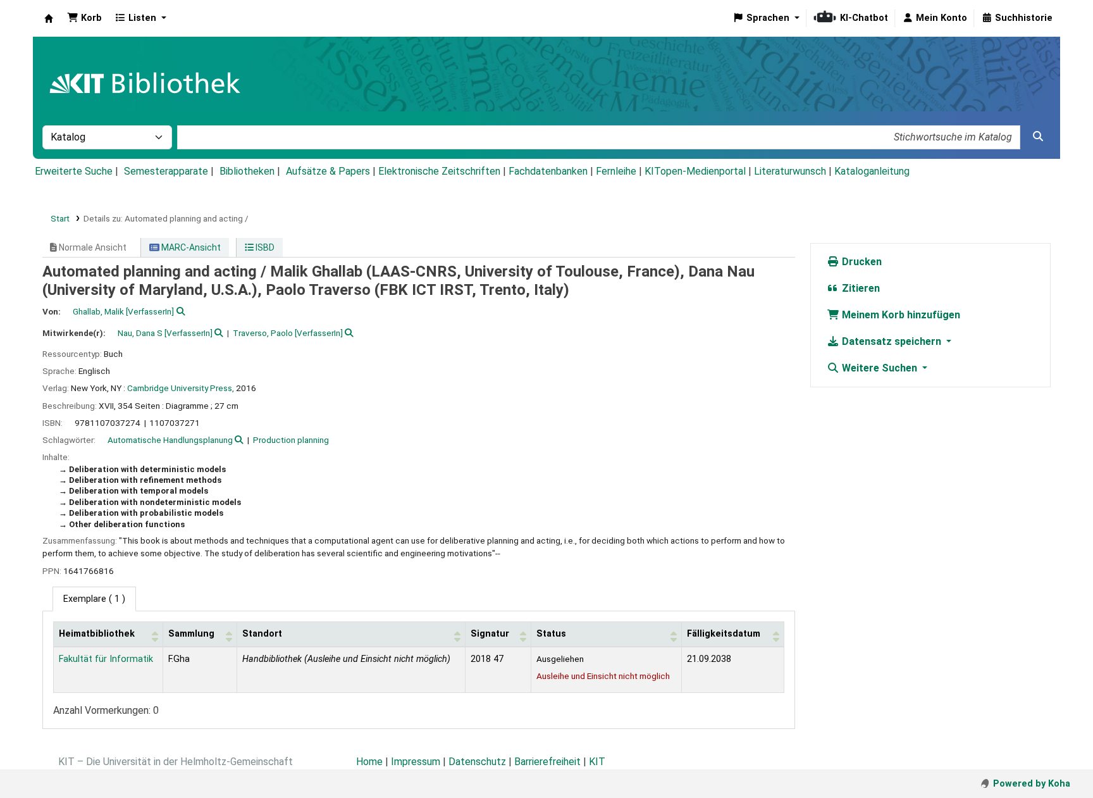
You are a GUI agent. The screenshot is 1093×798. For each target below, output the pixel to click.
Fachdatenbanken (548, 171)
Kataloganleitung (872, 171)
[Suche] (1038, 136)
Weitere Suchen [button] (879, 368)
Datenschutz (477, 762)
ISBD (264, 247)
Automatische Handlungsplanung (170, 440)
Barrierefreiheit (547, 762)
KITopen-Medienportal (695, 171)
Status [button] (551, 633)
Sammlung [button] (191, 633)
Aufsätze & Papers (328, 171)
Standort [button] (262, 633)
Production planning (291, 440)
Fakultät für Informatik (106, 659)
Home (369, 762)
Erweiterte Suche (74, 171)
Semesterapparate (166, 171)
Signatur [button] (490, 633)
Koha (48, 18)
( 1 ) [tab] (94, 599)
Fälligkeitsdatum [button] (723, 633)
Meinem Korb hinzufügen (899, 315)
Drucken (860, 262)
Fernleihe (616, 171)
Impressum (415, 762)
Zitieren (859, 288)
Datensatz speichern (891, 341)
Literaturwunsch (790, 171)
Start (60, 218)
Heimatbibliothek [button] (97, 633)
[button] (84, 18)
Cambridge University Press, (180, 388)
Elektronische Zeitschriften (439, 171)
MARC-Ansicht (190, 247)
